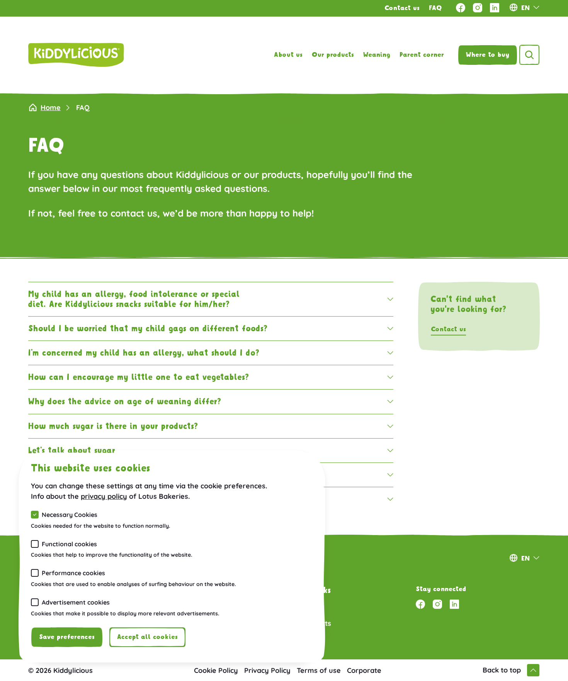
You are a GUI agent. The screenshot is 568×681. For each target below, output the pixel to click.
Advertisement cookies (76, 602)
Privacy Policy (267, 670)
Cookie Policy (216, 670)
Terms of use (319, 670)
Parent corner (422, 54)
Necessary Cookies (69, 514)
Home (51, 107)
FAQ (435, 8)
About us (288, 54)
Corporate (364, 670)
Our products (333, 54)
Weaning (376, 54)
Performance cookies (73, 573)
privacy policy (104, 496)
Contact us (402, 8)
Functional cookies (69, 544)
